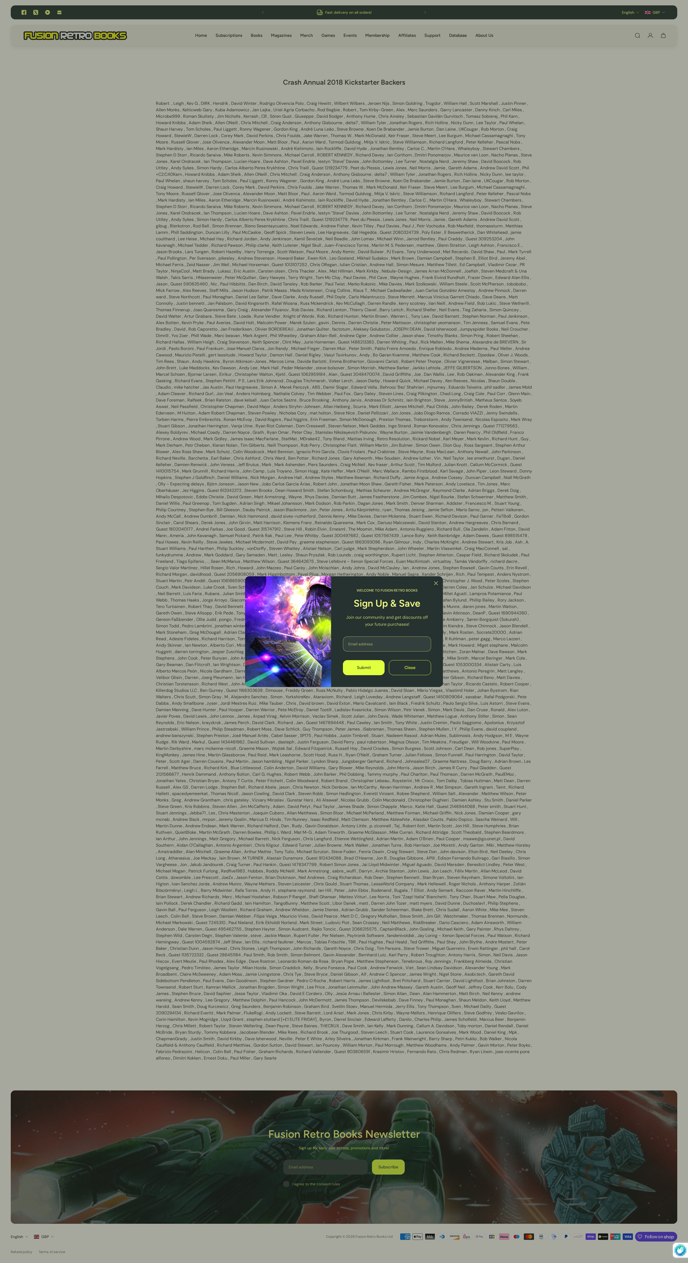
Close (409, 667)
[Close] (436, 583)
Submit (364, 667)
